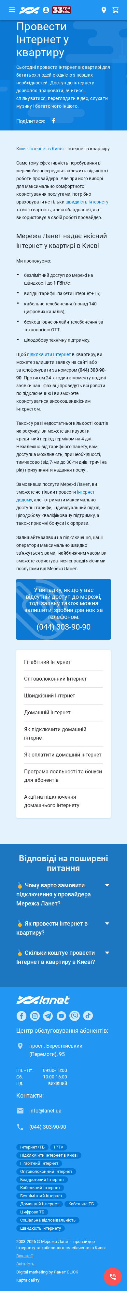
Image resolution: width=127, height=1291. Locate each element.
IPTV (58, 1147)
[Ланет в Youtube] (61, 1016)
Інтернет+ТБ (32, 1147)
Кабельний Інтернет (40, 1187)
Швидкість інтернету (40, 1228)
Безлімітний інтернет (41, 1195)
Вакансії (24, 1255)
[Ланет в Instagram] (35, 1016)
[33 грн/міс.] (61, 10)
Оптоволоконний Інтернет (46, 1171)
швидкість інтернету (86, 201)
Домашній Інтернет (39, 1203)
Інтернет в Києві (46, 148)
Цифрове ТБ (32, 1212)
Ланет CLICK (66, 1272)
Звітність (25, 1263)
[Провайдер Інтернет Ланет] (50, 1000)
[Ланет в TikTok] (88, 1016)
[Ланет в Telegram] (48, 1016)
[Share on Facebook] (53, 121)
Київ (20, 148)
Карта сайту (27, 1280)
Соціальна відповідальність (48, 1220)
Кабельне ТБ (81, 1203)
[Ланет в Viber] (74, 1016)
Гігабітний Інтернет (39, 1163)
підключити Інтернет (49, 354)
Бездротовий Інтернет (42, 1179)
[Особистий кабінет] (46, 10)
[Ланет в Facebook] (21, 1016)
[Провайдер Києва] (30, 10)
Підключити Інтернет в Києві (49, 1155)
